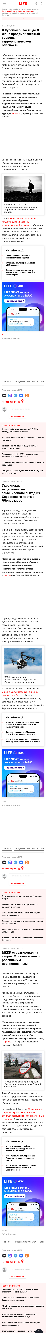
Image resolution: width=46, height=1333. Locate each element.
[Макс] (10, 395)
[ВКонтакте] (21, 395)
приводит (9, 1041)
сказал (7, 575)
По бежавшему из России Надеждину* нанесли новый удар (23, 463)
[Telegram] (15, 395)
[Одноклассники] (27, 395)
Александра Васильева (12, 338)
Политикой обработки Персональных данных (17, 11)
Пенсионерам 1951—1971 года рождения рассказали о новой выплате (20, 455)
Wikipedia (5, 335)
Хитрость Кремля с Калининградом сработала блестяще (22, 938)
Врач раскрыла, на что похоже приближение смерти (22, 897)
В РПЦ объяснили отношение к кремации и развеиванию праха (21, 913)
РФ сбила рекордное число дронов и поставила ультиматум (23, 438)
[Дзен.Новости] (4, 395)
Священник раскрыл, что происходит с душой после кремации (22, 471)
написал (15, 113)
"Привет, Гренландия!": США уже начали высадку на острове (20, 447)
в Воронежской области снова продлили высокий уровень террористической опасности (20, 221)
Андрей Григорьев (10, 1269)
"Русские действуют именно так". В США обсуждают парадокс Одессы (20, 430)
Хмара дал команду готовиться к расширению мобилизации (23, 930)
